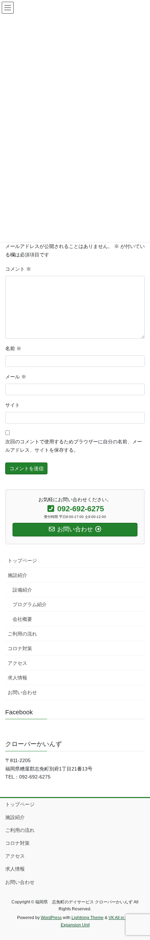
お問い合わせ (22, 692)
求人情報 (17, 677)
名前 (13, 348)
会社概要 (22, 619)
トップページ (22, 560)
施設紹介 (17, 575)
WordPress (51, 917)
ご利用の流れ (22, 634)
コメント (18, 269)
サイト (12, 405)
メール (15, 376)
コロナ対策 (20, 648)
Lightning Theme (88, 917)
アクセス (17, 663)
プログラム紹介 (30, 604)
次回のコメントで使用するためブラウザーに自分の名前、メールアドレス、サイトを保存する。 (73, 446)
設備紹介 (22, 590)
